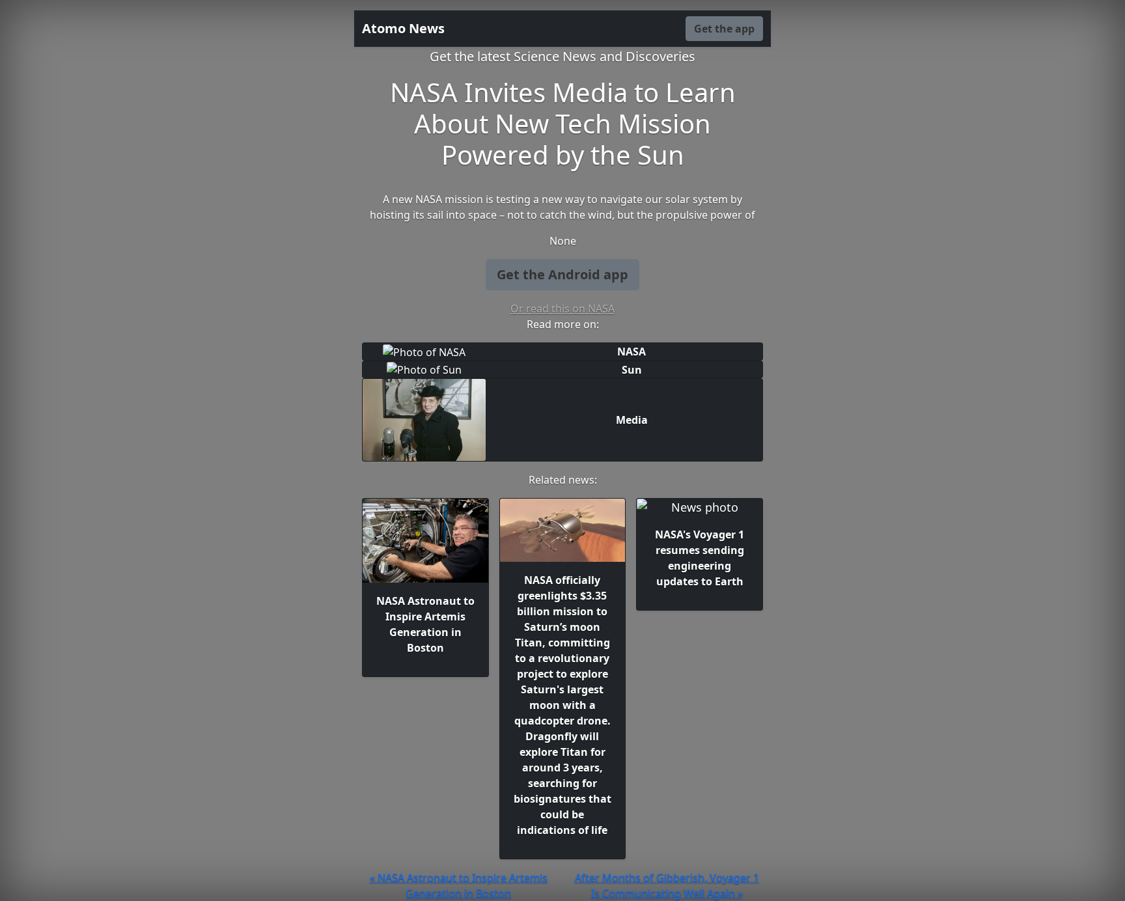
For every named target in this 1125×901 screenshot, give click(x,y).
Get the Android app (562, 274)
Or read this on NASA (562, 308)
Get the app (724, 28)
